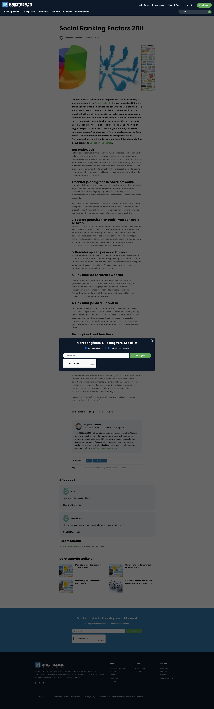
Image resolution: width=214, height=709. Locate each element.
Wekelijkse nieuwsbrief (120, 348)
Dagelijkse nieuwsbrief (97, 348)
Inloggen (205, 5)
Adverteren (144, 5)
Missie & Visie (174, 5)
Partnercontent (82, 11)
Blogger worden (158, 5)
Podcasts (67, 11)
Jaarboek (55, 11)
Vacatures (43, 11)
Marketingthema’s (11, 11)
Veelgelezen (29, 11)
